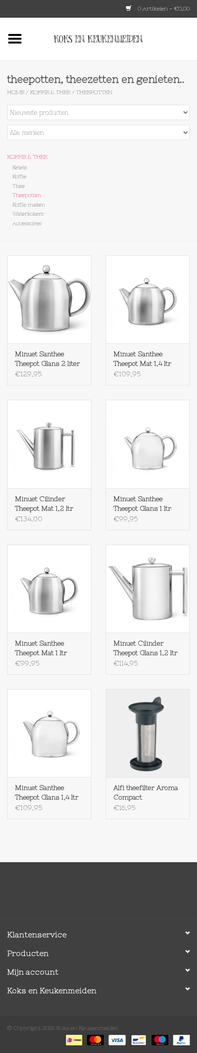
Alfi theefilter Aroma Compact (145, 792)
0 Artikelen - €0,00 (163, 8)
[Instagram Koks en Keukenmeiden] (115, 891)
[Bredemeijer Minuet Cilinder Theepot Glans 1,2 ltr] (148, 589)
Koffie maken (28, 205)
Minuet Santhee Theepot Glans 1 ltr (142, 503)
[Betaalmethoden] (73, 1039)
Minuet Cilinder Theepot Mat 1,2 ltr (44, 503)
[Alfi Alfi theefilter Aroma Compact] (148, 733)
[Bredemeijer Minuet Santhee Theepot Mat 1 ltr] (49, 589)
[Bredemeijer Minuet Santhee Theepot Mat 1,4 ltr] (148, 299)
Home (15, 92)
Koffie (19, 176)
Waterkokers (28, 214)
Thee (18, 186)
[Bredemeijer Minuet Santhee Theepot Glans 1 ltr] (148, 444)
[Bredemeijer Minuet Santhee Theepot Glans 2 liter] (49, 299)
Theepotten (94, 92)
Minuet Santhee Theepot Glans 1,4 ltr (46, 792)
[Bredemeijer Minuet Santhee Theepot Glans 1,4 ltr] (49, 733)
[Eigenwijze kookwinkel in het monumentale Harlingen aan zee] (113, 38)
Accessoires (27, 223)
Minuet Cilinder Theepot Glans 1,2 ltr (145, 648)
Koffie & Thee (50, 92)
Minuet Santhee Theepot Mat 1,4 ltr (142, 358)
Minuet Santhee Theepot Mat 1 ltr (41, 648)
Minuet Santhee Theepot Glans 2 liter (47, 358)
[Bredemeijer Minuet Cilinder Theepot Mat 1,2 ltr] (49, 444)
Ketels (19, 167)
